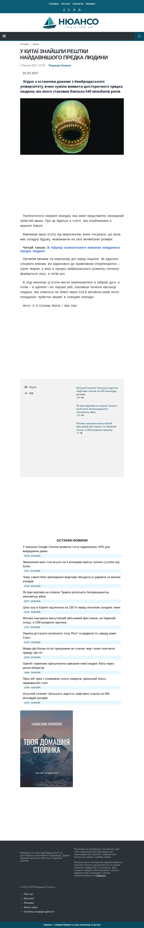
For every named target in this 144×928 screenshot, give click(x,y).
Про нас (65, 4)
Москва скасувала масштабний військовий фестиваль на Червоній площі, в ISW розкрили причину (96, 426)
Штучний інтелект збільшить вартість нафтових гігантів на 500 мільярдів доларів (97, 391)
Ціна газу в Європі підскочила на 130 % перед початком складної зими (71, 607)
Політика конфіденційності (39, 911)
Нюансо (101, 875)
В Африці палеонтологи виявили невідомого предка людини (70, 249)
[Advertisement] (72, 184)
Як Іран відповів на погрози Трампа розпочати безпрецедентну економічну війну (96, 408)
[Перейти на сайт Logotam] (46, 786)
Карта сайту (31, 907)
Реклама (90, 4)
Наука (36, 44)
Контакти (78, 4)
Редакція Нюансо (60, 65)
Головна (54, 4)
